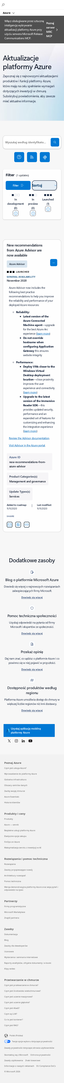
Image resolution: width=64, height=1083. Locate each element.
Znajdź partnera (11, 917)
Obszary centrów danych (15, 785)
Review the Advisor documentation (29, 438)
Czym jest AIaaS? (12, 1008)
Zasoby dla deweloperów (16, 945)
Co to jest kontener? (13, 1019)
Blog (6, 940)
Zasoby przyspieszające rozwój (18, 869)
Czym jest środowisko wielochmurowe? (22, 990)
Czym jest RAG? (11, 1025)
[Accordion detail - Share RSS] (18, 525)
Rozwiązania (10, 864)
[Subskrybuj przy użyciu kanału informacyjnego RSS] (32, 157)
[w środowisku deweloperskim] (16, 213)
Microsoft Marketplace (14, 912)
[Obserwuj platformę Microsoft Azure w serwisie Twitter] (9, 740)
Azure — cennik (11, 824)
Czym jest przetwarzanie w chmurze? (21, 985)
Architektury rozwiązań (15, 875)
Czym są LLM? (10, 1013)
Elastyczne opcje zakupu (15, 836)
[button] (19, 157)
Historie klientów (12, 802)
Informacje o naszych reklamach (19, 1066)
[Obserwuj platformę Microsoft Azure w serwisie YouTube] (30, 740)
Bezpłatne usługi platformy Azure (19, 830)
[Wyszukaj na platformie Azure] (4, 5)
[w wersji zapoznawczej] (33, 213)
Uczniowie (9, 951)
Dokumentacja (11, 934)
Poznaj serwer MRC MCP (50, 29)
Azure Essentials (11, 796)
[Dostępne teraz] (48, 209)
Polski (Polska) (16, 1035)
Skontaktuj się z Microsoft (16, 1054)
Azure (7, 13)
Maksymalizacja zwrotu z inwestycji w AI (22, 847)
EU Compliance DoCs (46, 1066)
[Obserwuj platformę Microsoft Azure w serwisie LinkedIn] (23, 740)
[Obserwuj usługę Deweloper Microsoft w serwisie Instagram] (16, 740)
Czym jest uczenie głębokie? (17, 1002)
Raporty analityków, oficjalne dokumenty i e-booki (27, 963)
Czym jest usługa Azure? (15, 768)
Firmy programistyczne (15, 906)
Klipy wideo (9, 968)
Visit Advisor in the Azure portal (27, 445)
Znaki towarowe (32, 1060)
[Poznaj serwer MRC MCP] (45, 157)
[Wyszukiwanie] (55, 142)
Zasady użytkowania (13, 1060)
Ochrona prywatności (40, 1054)
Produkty (8, 819)
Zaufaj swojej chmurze (14, 791)
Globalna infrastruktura (15, 779)
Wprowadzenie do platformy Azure (20, 773)
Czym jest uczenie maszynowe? (18, 996)
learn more (43, 333)
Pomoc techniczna (12, 881)
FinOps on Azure (12, 841)
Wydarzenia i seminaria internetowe (21, 957)
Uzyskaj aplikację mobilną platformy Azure (26, 730)
